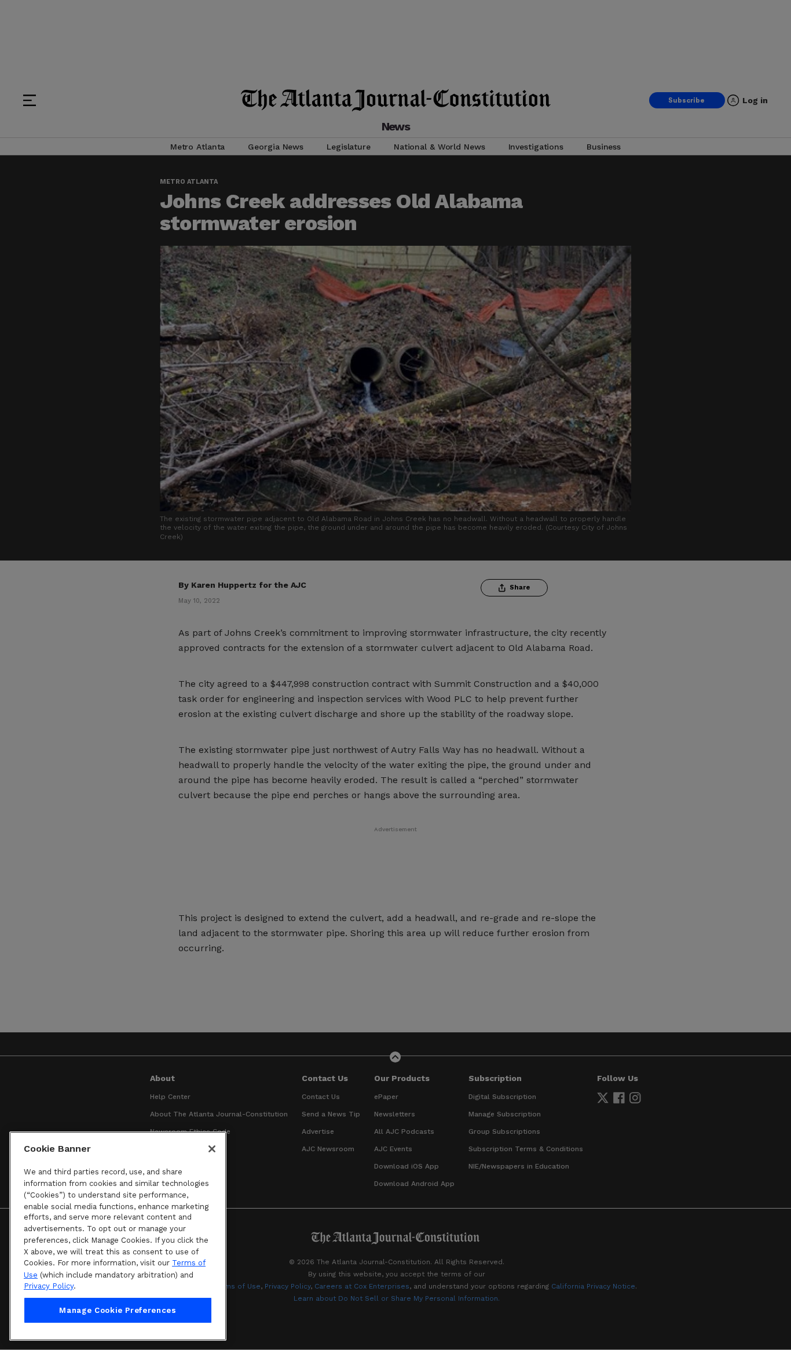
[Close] (212, 1149)
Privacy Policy (49, 1286)
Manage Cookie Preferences (117, 1310)
